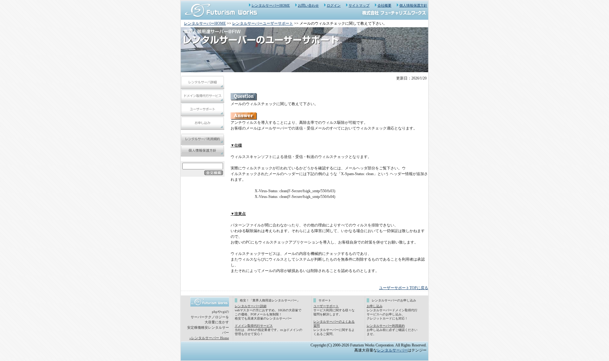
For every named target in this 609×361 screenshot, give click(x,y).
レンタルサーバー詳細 (250, 306)
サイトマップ (359, 5)
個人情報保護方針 (413, 5)
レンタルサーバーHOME (271, 5)
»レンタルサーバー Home (209, 338)
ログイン (334, 5)
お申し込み (375, 306)
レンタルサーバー (392, 350)
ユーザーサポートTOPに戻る (403, 288)
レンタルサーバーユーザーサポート (262, 23)
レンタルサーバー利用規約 (386, 325)
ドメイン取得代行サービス (254, 325)
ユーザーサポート (326, 306)
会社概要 (384, 5)
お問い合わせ (308, 5)
